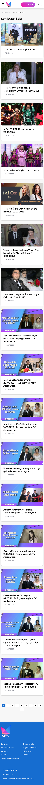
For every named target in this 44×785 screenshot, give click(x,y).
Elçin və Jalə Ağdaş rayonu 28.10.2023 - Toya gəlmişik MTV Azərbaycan (19, 383)
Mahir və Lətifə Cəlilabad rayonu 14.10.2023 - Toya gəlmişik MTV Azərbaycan (19, 427)
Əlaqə (25, 755)
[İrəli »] (22, 709)
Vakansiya (27, 751)
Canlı (3, 755)
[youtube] (2, 764)
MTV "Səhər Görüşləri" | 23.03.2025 (21, 170)
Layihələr (5, 744)
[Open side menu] (3, 4)
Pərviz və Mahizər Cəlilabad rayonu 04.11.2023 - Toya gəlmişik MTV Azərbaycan (21, 338)
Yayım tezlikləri (29, 747)
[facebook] (11, 764)
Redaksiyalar (28, 744)
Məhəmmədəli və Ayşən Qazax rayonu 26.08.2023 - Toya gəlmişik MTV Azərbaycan (20, 642)
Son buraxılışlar (8, 747)
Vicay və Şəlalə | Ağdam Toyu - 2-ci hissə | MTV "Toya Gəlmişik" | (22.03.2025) (21, 253)
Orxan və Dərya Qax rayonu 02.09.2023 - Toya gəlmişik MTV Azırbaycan (19, 598)
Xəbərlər (5, 751)
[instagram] (7, 764)
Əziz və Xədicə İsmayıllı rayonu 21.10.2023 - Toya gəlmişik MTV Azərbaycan (19, 554)
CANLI (30, 4)
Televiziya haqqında (10, 758)
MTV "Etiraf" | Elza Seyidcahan (19, 49)
